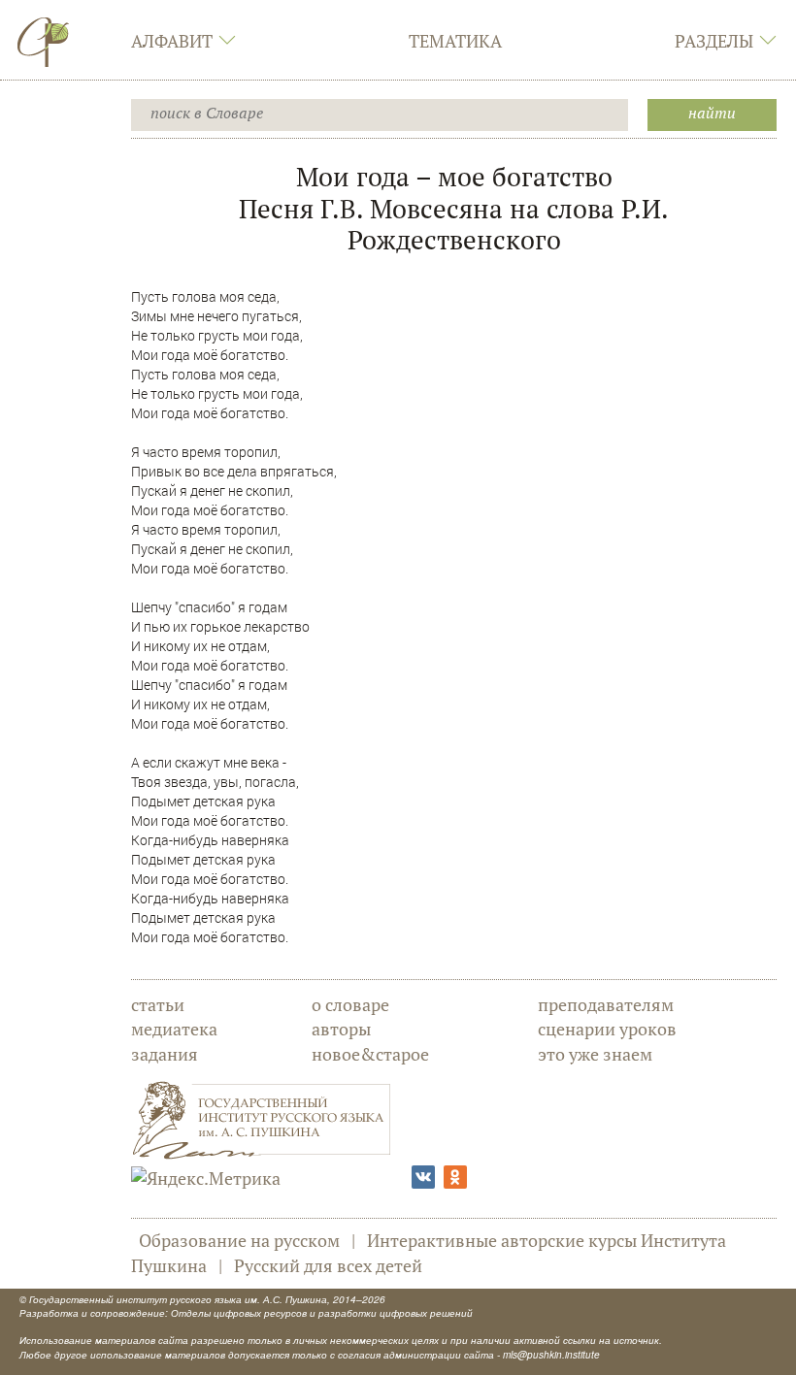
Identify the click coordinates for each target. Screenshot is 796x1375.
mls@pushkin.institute (551, 1354)
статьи (157, 1004)
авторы (341, 1028)
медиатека (174, 1028)
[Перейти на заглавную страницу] (43, 42)
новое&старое (370, 1053)
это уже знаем (595, 1053)
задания (164, 1053)
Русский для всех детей (328, 1265)
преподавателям (606, 1004)
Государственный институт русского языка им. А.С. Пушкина (178, 1299)
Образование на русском (239, 1240)
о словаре (350, 1004)
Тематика (455, 40)
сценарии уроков (607, 1028)
